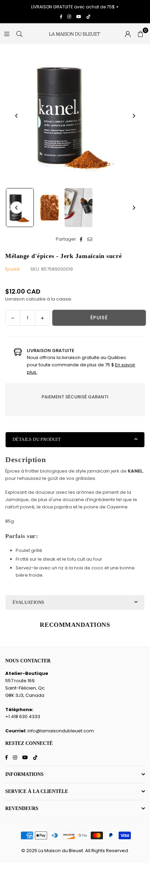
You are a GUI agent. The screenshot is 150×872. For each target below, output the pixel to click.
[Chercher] (19, 33)
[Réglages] (127, 34)
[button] (140, 34)
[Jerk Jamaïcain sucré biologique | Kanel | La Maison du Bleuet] (49, 207)
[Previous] (16, 116)
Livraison (15, 299)
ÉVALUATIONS (28, 602)
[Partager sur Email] (90, 239)
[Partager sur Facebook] (81, 239)
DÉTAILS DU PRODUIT (37, 439)
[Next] (133, 116)
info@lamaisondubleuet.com (61, 730)
